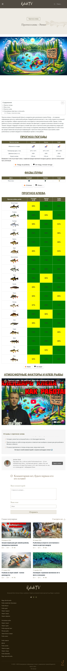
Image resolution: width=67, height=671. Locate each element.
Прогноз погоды (8, 105)
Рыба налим (5, 645)
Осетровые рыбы (6, 620)
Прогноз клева (33, 19)
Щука (14, 338)
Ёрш (14, 356)
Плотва (14, 302)
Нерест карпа (5, 613)
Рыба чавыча (5, 640)
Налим (14, 284)
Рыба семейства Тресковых (9, 603)
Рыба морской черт (7, 628)
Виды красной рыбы (7, 656)
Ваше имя (14, 502)
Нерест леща (5, 651)
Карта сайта (33, 666)
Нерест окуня (5, 623)
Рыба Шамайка (6, 653)
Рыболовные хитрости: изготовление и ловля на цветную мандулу (46, 544)
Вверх (62, 665)
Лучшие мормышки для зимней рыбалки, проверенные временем (15, 544)
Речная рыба (5, 631)
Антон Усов (17, 459)
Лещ (14, 266)
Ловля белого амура (7, 633)
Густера (14, 221)
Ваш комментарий (18, 485)
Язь (14, 347)
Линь (14, 275)
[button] (62, 102)
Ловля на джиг (5, 648)
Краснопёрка (14, 257)
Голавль (14, 212)
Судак (14, 329)
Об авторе (33, 668)
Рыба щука (5, 608)
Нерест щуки (5, 625)
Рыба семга (5, 636)
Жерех (14, 230)
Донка (3, 643)
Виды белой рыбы (6, 600)
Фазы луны (7, 107)
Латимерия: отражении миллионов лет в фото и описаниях (46, 574)
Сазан (14, 311)
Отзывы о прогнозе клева (13, 113)
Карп (14, 248)
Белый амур (14, 203)
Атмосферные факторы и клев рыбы (14, 111)
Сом (14, 320)
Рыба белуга (5, 605)
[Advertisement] (33, 90)
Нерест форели (6, 616)
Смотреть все (57, 519)
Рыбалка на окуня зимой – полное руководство (13, 574)
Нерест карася (5, 611)
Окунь (14, 293)
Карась (14, 239)
